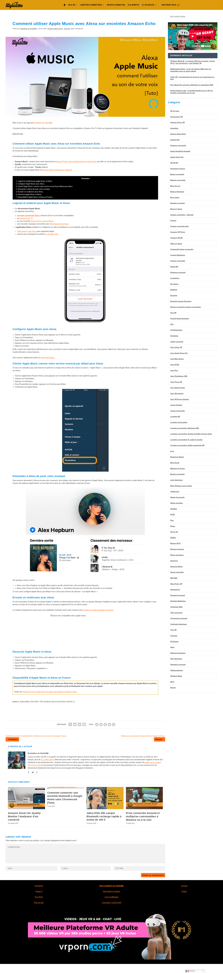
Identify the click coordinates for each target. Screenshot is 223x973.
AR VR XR (174, 163)
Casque (173, 220)
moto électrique (176, 480)
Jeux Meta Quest (177, 359)
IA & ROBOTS (133, 5)
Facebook (39, 886)
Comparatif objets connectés (181, 249)
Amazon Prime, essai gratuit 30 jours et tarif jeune (75, 162)
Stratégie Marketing (178, 601)
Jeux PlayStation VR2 (178, 376)
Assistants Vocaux (177, 169)
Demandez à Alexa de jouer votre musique (33, 189)
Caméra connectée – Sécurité (181, 215)
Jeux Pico (174, 370)
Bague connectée (177, 174)
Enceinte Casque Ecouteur (180, 301)
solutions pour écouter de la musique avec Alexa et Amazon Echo (50, 692)
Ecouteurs (174, 284)
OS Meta (173, 509)
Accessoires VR (176, 117)
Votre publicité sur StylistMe (111, 886)
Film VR (173, 313)
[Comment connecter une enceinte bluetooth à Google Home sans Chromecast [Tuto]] (65, 788)
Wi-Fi (172, 682)
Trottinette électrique (178, 624)
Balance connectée (177, 180)
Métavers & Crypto (177, 468)
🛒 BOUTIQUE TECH (167, 5)
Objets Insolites (176, 503)
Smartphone (175, 589)
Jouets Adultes (176, 405)
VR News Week (176, 676)
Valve (172, 647)
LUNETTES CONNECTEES (91, 5)
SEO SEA (173, 578)
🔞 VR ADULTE (148, 5)
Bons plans (174, 197)
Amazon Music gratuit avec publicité (57, 170)
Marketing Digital (177, 457)
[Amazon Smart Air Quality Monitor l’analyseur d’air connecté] (26, 798)
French (192, 971)
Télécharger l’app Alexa (27, 231)
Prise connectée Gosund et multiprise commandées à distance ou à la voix (143, 816)
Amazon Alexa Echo (55, 29)
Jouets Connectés (177, 411)
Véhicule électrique (177, 653)
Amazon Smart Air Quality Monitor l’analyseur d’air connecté (24, 816)
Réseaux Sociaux (177, 549)
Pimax (172, 526)
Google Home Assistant (179, 318)
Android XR (174, 140)
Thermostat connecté (178, 618)
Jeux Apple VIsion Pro (179, 353)
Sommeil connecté (177, 595)
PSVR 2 (173, 538)
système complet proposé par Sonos (98, 610)
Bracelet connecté (177, 203)
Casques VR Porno (177, 232)
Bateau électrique (177, 192)
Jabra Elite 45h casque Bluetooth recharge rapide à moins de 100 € (104, 816)
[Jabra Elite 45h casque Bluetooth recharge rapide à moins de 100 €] (105, 798)
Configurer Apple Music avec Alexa (30, 184)
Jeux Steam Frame (177, 388)
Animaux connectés (178, 145)
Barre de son (175, 186)
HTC (172, 324)
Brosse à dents (176, 209)
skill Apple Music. (48, 358)
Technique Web (176, 607)
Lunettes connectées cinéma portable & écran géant (191, 434)
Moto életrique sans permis (181, 486)
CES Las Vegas (176, 244)
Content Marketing (177, 255)
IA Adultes (174, 336)
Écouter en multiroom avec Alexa (29, 192)
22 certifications (47, 760)
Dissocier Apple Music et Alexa (28, 194)
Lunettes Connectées (178, 422)
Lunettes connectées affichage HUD (184, 428)
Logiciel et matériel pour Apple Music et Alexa (34, 181)
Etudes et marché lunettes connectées (185, 307)
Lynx (172, 451)
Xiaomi (173, 687)
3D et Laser (174, 111)
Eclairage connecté (177, 272)
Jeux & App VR (176, 347)
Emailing (173, 290)
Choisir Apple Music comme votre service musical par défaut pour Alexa (44, 186)
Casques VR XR (176, 238)
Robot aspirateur (177, 555)
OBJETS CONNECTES (116, 5)
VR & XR (71, 5)
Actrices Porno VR (177, 122)
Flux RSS (39, 897)
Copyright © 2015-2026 (111, 903)
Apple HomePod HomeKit (180, 151)
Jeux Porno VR (176, 382)
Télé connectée (176, 613)
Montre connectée (177, 474)
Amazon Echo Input (60, 224)
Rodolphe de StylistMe (28, 29)
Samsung (174, 561)
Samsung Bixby (176, 566)
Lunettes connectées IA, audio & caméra (186, 440)
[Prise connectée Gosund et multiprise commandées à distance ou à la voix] (144, 798)
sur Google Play (51, 234)
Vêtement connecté (178, 664)
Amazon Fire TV (26, 218)
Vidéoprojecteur (176, 670)
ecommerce (174, 278)
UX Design (174, 641)
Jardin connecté (176, 342)
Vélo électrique (176, 659)
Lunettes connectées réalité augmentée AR (187, 445)
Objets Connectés (177, 497)
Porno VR (174, 532)
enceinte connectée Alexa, (29, 216)
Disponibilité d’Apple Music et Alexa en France (34, 197)
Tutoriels (67, 29)
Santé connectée (177, 572)
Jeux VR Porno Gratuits (179, 399)
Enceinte (173, 295)
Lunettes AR (175, 416)
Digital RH (174, 267)
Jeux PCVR (174, 365)
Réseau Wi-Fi (175, 543)
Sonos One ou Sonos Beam (42, 221)
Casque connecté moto (179, 226)
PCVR (172, 514)
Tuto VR (173, 630)
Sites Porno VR (176, 584)
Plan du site (39, 903)
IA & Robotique (176, 330)
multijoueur (174, 491)
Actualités (174, 128)
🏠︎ (65, 5)
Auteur (184, 891)
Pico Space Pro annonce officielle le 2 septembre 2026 (191, 85)
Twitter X (38, 891)
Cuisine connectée (177, 261)
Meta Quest (174, 463)
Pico (172, 520)
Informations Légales (111, 891)
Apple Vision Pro (177, 157)
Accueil (184, 886)
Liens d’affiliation (111, 897)
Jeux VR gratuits (176, 393)
